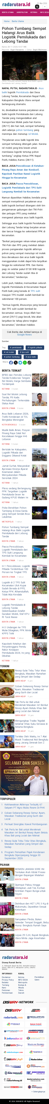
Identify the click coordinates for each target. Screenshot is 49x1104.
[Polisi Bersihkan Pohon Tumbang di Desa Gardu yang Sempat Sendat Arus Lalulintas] (39, 512)
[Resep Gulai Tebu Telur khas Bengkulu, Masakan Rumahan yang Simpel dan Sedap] (7, 675)
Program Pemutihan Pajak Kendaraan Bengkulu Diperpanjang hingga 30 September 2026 (23, 855)
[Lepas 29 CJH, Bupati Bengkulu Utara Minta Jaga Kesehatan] (7, 940)
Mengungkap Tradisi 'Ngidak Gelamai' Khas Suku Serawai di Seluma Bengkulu (31, 724)
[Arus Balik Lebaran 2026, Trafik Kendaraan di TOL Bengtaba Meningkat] (39, 418)
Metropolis (22, 982)
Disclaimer (6, 977)
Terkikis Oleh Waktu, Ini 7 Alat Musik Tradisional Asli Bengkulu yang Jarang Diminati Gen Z (31, 740)
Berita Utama (8, 12)
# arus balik (31, 357)
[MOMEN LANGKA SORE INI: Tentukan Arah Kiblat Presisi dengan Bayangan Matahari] (7, 874)
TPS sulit (35, 291)
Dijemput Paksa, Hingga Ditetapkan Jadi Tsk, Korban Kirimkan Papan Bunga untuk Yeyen (30, 889)
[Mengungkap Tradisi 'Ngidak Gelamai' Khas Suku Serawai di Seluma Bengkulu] (7, 725)
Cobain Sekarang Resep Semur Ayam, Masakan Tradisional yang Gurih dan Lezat (31, 689)
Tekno (21, 990)
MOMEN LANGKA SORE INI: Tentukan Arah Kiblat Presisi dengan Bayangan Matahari (30, 872)
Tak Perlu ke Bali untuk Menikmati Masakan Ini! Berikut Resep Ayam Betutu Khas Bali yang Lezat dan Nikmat (31, 706)
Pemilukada (22, 92)
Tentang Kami (5, 986)
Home (7, 21)
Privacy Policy (8, 980)
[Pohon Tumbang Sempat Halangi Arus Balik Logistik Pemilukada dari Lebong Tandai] (39, 532)
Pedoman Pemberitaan (7, 991)
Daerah (21, 993)
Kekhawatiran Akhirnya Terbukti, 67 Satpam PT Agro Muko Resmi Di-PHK (23, 806)
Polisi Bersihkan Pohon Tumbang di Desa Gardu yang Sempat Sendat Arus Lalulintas (16, 512)
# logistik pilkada (35, 347)
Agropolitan (22, 12)
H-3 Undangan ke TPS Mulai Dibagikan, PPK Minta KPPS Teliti (16, 630)
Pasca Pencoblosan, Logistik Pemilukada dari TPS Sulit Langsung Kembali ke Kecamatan (22, 187)
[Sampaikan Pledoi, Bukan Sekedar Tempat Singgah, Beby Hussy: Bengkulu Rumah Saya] (7, 924)
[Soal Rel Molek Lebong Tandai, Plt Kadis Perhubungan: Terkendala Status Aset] (39, 399)
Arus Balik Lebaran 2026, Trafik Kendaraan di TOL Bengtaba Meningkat (15, 417)
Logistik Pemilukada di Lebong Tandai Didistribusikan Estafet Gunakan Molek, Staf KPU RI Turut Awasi (15, 611)
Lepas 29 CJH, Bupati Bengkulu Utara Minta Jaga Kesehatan (32, 936)
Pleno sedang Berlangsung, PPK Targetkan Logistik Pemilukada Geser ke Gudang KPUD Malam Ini (16, 493)
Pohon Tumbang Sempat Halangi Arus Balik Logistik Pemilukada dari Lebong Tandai (16, 532)
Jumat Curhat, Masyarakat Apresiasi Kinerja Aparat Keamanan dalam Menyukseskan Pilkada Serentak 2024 (16, 472)
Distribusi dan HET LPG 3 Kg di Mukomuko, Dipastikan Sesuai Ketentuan (31, 907)
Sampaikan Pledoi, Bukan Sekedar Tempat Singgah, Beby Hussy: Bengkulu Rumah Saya (32, 922)
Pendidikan (39, 977)
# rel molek (9, 352)
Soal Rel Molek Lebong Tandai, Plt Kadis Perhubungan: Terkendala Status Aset (15, 399)
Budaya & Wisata (22, 986)
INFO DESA (44, 12)
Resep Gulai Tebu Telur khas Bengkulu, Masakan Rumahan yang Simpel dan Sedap (30, 674)
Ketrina (33, 12)
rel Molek (33, 134)
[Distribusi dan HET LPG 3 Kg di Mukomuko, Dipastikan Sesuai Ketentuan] (7, 908)
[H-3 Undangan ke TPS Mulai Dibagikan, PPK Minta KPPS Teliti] (39, 632)
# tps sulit (24, 352)
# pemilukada (16, 347)
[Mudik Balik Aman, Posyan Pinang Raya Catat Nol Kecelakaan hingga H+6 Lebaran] (39, 435)
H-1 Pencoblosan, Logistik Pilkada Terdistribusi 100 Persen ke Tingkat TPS (16, 569)
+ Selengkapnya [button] (38, 1091)
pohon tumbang (24, 130)
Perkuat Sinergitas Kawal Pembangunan (24, 824)
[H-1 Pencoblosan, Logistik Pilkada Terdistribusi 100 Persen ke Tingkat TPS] (39, 571)
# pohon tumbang (11, 357)
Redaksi (5, 982)
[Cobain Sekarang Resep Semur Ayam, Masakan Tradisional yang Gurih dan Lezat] (7, 691)
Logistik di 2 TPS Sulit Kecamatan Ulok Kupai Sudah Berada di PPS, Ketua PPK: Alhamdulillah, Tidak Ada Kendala (15, 589)
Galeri (37, 979)
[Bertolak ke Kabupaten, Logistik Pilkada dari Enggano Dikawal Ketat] (39, 454)
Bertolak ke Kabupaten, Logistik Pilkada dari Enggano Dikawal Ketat (14, 452)
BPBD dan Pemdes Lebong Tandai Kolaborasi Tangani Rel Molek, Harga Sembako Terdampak (16, 379)
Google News (24, 334)
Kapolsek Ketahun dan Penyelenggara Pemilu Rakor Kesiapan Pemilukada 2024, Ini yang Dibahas (16, 650)
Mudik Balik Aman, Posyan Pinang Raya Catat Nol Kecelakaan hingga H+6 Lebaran (16, 434)
